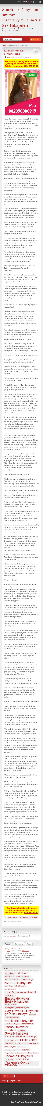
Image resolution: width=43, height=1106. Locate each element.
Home (4, 45)
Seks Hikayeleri (12, 917)
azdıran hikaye (27, 980)
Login (36, 2)
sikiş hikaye (33, 917)
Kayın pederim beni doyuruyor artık (14, 52)
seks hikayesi (9, 1037)
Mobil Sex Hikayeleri (12, 1024)
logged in (15, 936)
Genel (17, 57)
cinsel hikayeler (10, 995)
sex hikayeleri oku (10, 1044)
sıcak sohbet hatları (32, 1053)
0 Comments (25, 951)
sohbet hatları (19, 1053)
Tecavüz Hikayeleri (19, 1056)
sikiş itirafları (9, 1053)
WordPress (37, 1102)
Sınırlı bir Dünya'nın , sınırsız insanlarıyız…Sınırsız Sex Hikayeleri (21, 17)
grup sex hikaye (16, 1014)
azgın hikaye (9, 986)
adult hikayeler (9, 976)
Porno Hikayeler (16, 1027)
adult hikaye (21, 973)
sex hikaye (31, 1036)
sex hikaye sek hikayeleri (28, 1044)
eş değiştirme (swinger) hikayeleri (17, 1008)
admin (8, 57)
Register (30, 2)
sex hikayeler (9, 1040)
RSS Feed (40, 2)
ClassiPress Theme (17, 1102)
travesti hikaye (9, 1059)
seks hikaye (10, 1030)
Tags (29, 944)
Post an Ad (35, 39)
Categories (12, 1081)
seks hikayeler (21, 1030)
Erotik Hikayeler (16, 1001)
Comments (19, 944)
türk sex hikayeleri (22, 1059)
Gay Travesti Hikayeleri (21, 1011)
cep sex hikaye (10, 989)
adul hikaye (9, 973)
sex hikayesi (10, 1047)
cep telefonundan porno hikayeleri (20, 992)
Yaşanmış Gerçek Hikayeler (18, 1063)
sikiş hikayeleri (10, 1050)
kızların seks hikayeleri (12, 1017)
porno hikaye (27, 1024)
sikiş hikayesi (23, 1050)
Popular (8, 944)
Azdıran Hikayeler (18, 983)
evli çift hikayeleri (10, 1004)
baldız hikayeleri (20, 986)
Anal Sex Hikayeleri (12, 980)
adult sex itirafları (23, 976)
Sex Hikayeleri (23, 917)
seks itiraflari (20, 1037)
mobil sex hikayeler (19, 1021)
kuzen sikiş (32, 1014)
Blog (20, 1081)
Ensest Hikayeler (17, 998)
